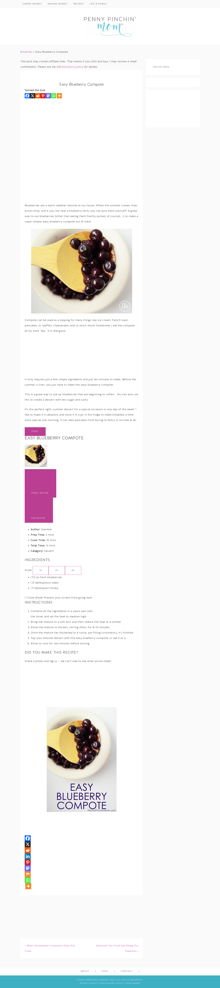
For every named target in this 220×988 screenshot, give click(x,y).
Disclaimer (133, 983)
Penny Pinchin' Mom (110, 26)
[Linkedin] (28, 856)
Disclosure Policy (112, 983)
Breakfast (26, 52)
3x (73, 570)
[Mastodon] (48, 95)
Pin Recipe (38, 518)
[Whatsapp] (53, 95)
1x (40, 570)
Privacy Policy (89, 983)
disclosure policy (72, 67)
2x (56, 570)
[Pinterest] (43, 95)
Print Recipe (40, 493)
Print (35, 431)
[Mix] (28, 874)
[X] (32, 95)
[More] (59, 95)
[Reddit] (37, 95)
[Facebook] (27, 95)
